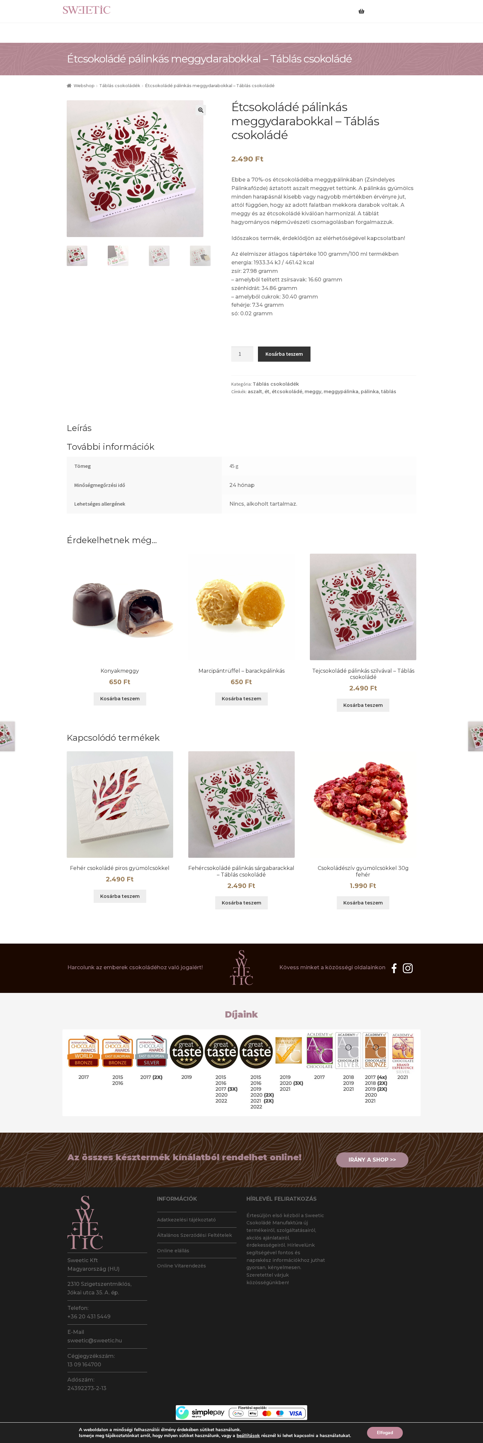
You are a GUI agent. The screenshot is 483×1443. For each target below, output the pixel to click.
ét (266, 392)
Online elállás (173, 1251)
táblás (388, 392)
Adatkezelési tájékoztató (186, 1220)
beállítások (248, 1436)
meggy (313, 392)
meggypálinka (341, 392)
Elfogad (385, 1433)
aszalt (255, 392)
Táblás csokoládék (119, 85)
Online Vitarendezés (181, 1266)
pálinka (370, 392)
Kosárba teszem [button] (120, 699)
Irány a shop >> (372, 1160)
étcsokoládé (287, 392)
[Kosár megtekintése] (375, 7)
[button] (201, 110)
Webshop (84, 85)
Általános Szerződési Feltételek (194, 1235)
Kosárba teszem (284, 353)
